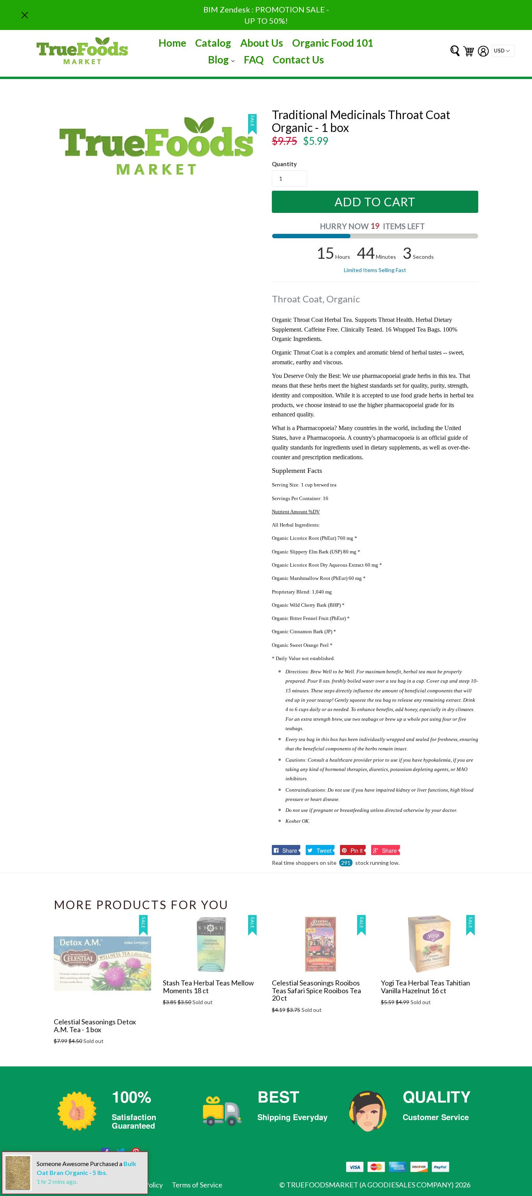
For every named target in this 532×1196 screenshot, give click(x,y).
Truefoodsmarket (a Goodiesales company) (370, 1184)
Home (172, 43)
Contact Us (298, 59)
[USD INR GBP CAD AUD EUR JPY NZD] (502, 51)
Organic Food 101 (332, 43)
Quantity (284, 163)
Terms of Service (197, 1184)
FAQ (254, 59)
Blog (223, 59)
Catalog (213, 43)
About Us (261, 43)
